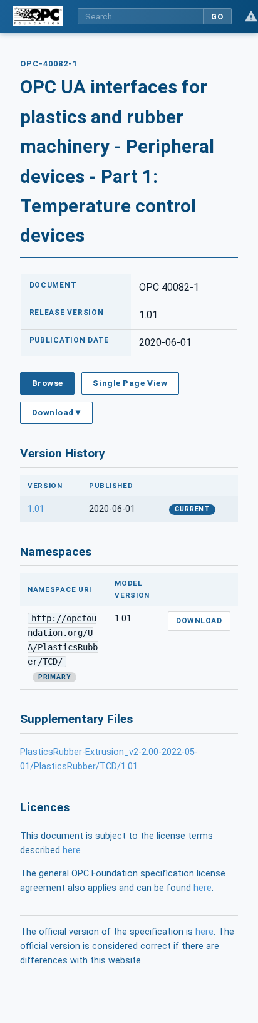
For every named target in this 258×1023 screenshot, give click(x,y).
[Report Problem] (251, 16)
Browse (47, 383)
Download (199, 620)
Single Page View (130, 383)
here (72, 850)
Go (217, 16)
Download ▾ (56, 412)
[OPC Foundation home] (38, 16)
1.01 (36, 509)
